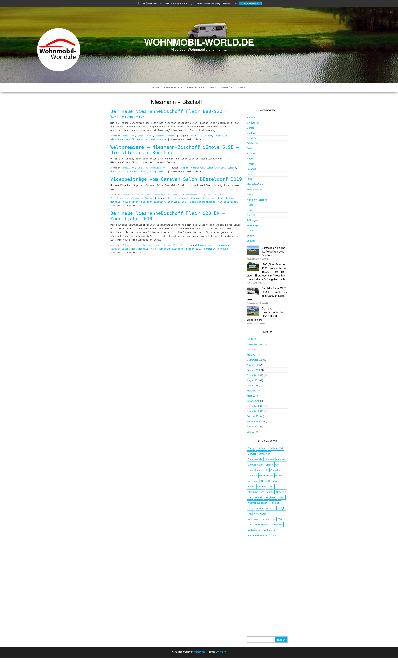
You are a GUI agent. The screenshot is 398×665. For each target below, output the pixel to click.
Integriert (128, 136)
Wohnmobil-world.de (199, 41)
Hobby (140, 194)
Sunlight (218, 194)
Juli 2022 (251, 339)
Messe (270, 491)
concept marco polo (258, 470)
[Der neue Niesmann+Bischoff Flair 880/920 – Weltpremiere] (253, 310)
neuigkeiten (130, 201)
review (260, 508)
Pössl (250, 204)
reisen (251, 508)
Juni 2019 (252, 385)
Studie (207, 194)
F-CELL (279, 475)
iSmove (231, 167)
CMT (277, 464)
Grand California (269, 480)
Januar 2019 (253, 400)
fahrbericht (253, 480)
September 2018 (255, 421)
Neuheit (115, 171)
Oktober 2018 (254, 416)
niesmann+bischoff (122, 139)
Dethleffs (251, 138)
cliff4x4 (217, 198)
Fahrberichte (173, 87)
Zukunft (148, 198)
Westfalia (251, 230)
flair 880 (205, 135)
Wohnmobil (269, 530)
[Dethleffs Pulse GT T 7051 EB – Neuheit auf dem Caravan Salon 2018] (253, 290)
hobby (229, 198)
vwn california (228, 201)
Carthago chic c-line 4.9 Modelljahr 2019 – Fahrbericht (274, 251)
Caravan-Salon (200, 198)
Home (156, 87)
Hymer (250, 163)
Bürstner (251, 117)
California (181, 198)
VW (280, 519)
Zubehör (226, 87)
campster (281, 459)
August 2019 (253, 380)
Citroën (269, 464)
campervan (197, 167)
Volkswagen (135, 198)
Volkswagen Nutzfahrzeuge (198, 201)
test (250, 513)
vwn (250, 524)
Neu (133, 248)
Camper (184, 167)
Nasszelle (281, 491)
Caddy (251, 448)
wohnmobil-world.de (215, 248)
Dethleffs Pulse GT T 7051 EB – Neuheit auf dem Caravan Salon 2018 (267, 293)
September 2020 (255, 359)
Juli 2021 (251, 349)
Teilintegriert (118, 198)
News (212, 87)
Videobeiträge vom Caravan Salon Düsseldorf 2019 (176, 179)
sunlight (173, 201)
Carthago (251, 132)
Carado (250, 127)
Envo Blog (220, 651)
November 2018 (255, 411)
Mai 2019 (251, 390)
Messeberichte (162, 194)
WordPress (199, 651)
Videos (241, 87)
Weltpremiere (158, 171)
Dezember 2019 (255, 375)
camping (224, 245)
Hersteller (195, 87)
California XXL (276, 448)
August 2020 (253, 364)
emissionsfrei (266, 475)
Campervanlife (215, 167)
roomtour (142, 139)
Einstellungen (250, 3)
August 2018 (253, 426)
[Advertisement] (267, 587)
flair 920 (221, 135)
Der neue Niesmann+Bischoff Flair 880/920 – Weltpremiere (265, 313)
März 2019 (252, 395)
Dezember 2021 (255, 344)
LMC (148, 194)
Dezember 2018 (255, 405)
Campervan (253, 122)
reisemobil (193, 248)
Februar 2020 (253, 370)
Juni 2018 (252, 431)
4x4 (169, 198)
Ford (249, 148)
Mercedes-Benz (255, 184)
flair (192, 135)
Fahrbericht (252, 143)
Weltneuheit (158, 139)
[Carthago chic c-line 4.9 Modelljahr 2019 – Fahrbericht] (253, 249)
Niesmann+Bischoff (165, 136)
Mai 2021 (251, 354)
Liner (140, 136)
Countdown (276, 470)
